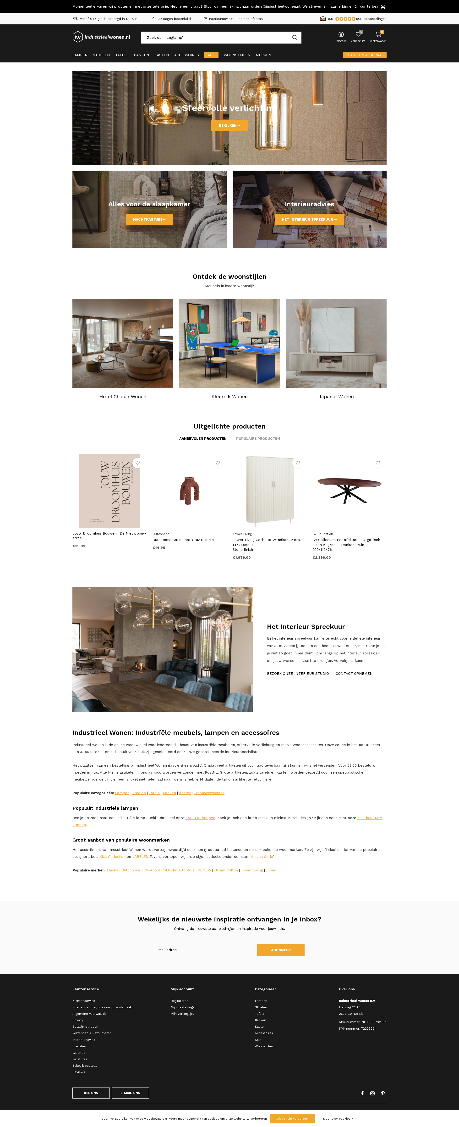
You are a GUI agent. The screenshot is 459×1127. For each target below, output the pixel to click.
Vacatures (79, 1059)
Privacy (77, 1020)
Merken (263, 55)
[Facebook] (362, 1093)
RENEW (204, 870)
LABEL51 (139, 856)
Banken (141, 55)
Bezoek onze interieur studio (298, 673)
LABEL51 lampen (200, 818)
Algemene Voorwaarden (90, 1013)
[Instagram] (372, 1093)
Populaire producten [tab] (258, 438)
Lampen (80, 55)
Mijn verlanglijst (182, 1013)
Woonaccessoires (209, 793)
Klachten (79, 1046)
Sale (211, 55)
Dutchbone (130, 870)
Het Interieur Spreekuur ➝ (309, 219)
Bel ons (91, 1093)
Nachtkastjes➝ (149, 219)
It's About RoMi (156, 870)
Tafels (122, 55)
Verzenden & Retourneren (92, 1033)
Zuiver (271, 870)
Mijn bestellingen (184, 1007)
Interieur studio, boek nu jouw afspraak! (102, 1007)
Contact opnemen (354, 673)
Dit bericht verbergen (292, 1118)
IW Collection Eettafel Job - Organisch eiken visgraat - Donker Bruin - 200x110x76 (346, 545)
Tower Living (252, 870)
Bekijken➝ (229, 125)
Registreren (179, 1001)
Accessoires (186, 55)
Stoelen (101, 55)
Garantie (78, 1052)
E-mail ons (130, 1093)
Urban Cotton (226, 870)
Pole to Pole (184, 870)
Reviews (78, 1072)
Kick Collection (113, 856)
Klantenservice (83, 1001)
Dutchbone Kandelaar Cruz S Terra (183, 540)
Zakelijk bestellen (85, 1065)
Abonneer (281, 950)
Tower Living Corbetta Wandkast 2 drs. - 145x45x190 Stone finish (268, 545)
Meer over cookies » (338, 1118)
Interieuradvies (83, 1040)
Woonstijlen (237, 55)
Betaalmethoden (85, 1026)
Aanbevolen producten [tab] (203, 438)
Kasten (161, 55)
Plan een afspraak (365, 55)
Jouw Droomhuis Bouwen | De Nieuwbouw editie (109, 536)
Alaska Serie (262, 856)
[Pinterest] (383, 1093)
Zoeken (294, 38)
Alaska (112, 870)
